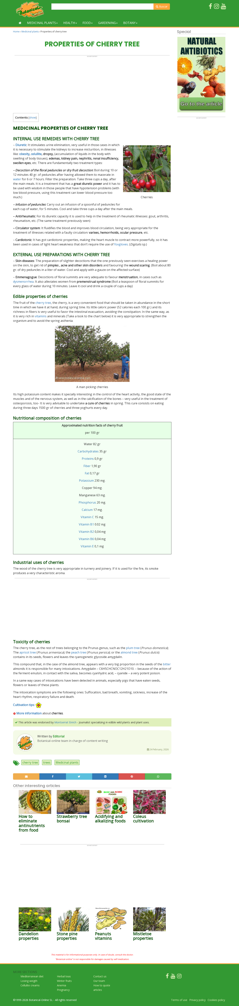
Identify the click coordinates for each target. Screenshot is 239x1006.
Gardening (107, 23)
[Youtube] (173, 977)
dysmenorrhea (23, 281)
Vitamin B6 (86, 539)
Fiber (87, 466)
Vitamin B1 (86, 524)
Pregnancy (63, 990)
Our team (99, 981)
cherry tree (43, 303)
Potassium (86, 480)
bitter (167, 664)
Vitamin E (87, 546)
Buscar (162, 6)
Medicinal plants (41, 23)
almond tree (129, 652)
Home (16, 31)
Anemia (61, 985)
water (17, 179)
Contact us (99, 976)
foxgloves (121, 244)
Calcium (87, 510)
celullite (36, 154)
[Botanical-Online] (31, 9)
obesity (24, 154)
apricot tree (27, 652)
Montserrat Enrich (65, 722)
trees (46, 762)
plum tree (133, 648)
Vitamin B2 (86, 532)
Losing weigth (29, 981)
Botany (129, 23)
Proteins (88, 459)
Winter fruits (64, 981)
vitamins (40, 316)
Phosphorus (87, 502)
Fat (87, 473)
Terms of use (179, 1000)
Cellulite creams (30, 985)
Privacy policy (197, 1000)
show (32, 117)
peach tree (78, 652)
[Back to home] (20, 23)
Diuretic (21, 145)
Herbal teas (64, 976)
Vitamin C (87, 517)
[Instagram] (179, 977)
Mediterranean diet (32, 976)
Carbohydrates (88, 451)
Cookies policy (216, 1000)
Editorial (58, 736)
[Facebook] (167, 977)
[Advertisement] (92, 83)
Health (69, 23)
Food (87, 23)
